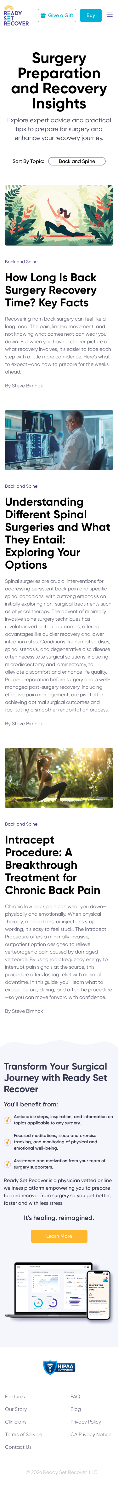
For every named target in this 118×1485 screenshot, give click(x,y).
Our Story (16, 1409)
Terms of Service (23, 1434)
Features (15, 1397)
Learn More (59, 1236)
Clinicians (15, 1422)
